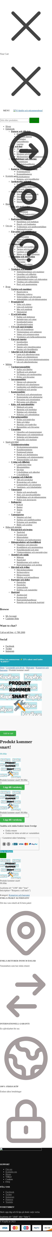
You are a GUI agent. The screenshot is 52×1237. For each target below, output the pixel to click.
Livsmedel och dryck (15, 668)
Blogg (8, 126)
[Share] (10, 723)
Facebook (10, 646)
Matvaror (30, 668)
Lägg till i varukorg (12, 787)
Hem (2, 668)
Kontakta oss (11, 1172)
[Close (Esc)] (3, 723)
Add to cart (8, 733)
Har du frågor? (6, 851)
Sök (34, 120)
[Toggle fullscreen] (17, 723)
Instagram (10, 651)
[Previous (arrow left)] (3, 727)
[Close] (3, 855)
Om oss (9, 1169)
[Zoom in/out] (24, 723)
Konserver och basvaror (19, 895)
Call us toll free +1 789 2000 (12, 632)
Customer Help (12, 618)
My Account (11, 616)
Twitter (9, 648)
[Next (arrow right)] (10, 727)
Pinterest (9, 1199)
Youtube (9, 1202)
